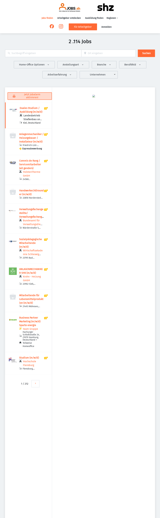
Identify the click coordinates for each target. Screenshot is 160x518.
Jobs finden (47, 18)
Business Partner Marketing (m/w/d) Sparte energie (29, 321)
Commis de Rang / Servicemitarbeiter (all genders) (30, 164)
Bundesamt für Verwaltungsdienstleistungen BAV (32, 224)
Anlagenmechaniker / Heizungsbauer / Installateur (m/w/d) (31, 138)
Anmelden (106, 27)
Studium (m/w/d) (29, 357)
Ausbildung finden (94, 18)
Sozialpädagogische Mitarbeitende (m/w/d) (30, 243)
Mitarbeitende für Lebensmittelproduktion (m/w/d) (31, 299)
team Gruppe (30, 328)
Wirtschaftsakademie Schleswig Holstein (33, 254)
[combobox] (43, 53)
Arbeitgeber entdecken (69, 18)
